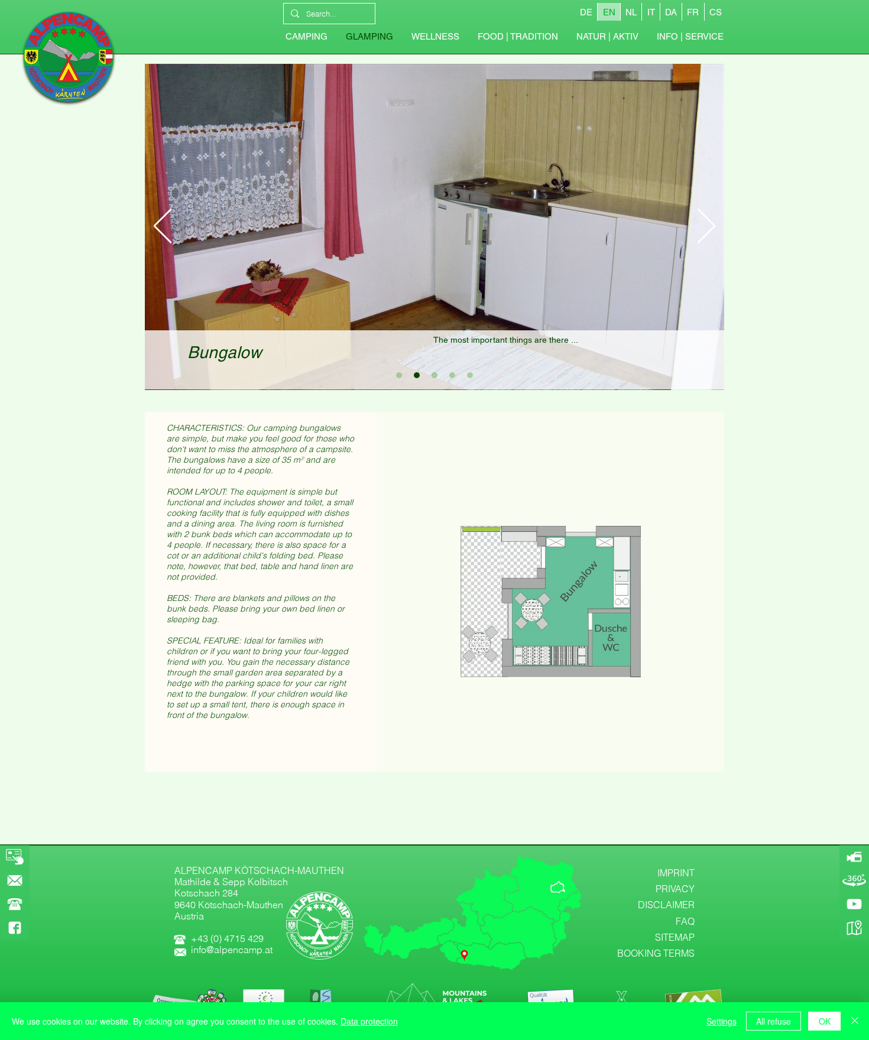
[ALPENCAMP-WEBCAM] (854, 857)
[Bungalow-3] (434, 375)
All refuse (773, 1021)
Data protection (369, 1021)
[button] (689, 36)
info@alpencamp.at (232, 950)
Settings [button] (721, 1021)
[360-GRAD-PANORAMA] (854, 880)
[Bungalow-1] (399, 375)
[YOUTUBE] (854, 904)
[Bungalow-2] (417, 375)
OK (825, 1021)
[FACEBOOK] (15, 928)
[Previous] (162, 227)
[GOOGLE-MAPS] (854, 928)
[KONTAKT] (15, 880)
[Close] (855, 1021)
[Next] (706, 227)
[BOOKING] (15, 857)
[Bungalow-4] (452, 375)
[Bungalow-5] (470, 375)
